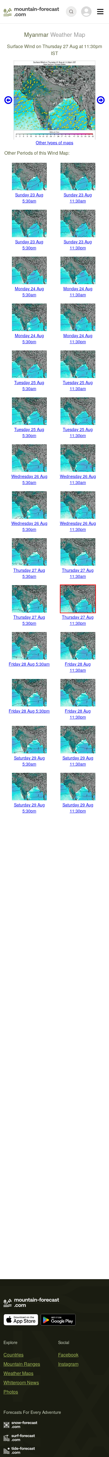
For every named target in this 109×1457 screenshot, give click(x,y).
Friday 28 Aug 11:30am (78, 667)
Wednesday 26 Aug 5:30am (29, 479)
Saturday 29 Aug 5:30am (29, 761)
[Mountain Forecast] (31, 11)
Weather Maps (18, 1373)
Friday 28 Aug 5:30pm (29, 711)
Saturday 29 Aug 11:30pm (77, 808)
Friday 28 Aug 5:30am (29, 664)
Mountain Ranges (21, 1364)
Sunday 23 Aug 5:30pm (29, 245)
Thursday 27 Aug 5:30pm (29, 620)
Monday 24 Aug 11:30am (77, 291)
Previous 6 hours (9, 100)
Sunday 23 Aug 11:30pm (78, 245)
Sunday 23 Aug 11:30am (78, 198)
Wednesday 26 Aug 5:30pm (29, 526)
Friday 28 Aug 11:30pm (78, 714)
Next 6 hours (100, 100)
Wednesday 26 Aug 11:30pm (78, 526)
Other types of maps (54, 142)
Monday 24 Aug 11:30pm (77, 338)
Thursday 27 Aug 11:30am (78, 573)
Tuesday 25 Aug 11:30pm (78, 432)
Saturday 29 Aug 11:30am (77, 761)
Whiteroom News (21, 1382)
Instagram (68, 1364)
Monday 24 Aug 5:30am (29, 291)
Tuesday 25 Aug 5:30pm (29, 432)
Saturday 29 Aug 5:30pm (29, 808)
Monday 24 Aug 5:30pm (29, 338)
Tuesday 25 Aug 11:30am (78, 385)
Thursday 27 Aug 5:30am (29, 573)
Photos (10, 1391)
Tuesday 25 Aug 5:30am (29, 385)
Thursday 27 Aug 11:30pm (78, 620)
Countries (13, 1354)
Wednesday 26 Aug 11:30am (78, 479)
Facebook (68, 1354)
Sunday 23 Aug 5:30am (29, 198)
